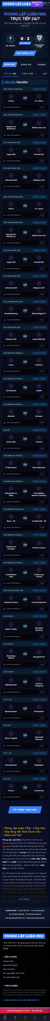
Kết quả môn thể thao (14, 973)
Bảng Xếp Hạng (10, 965)
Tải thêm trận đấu (25, 810)
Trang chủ (8, 961)
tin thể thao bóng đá (33, 914)
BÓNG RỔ (26, 64)
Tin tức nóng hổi (11, 977)
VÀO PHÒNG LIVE (25, 53)
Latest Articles (24, 910)
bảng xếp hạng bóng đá (35, 918)
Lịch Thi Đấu (9, 969)
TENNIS (41, 64)
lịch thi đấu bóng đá (16, 914)
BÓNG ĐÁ (9, 64)
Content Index (11, 910)
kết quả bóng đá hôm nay (15, 918)
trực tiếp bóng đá (37, 910)
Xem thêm (24, 899)
